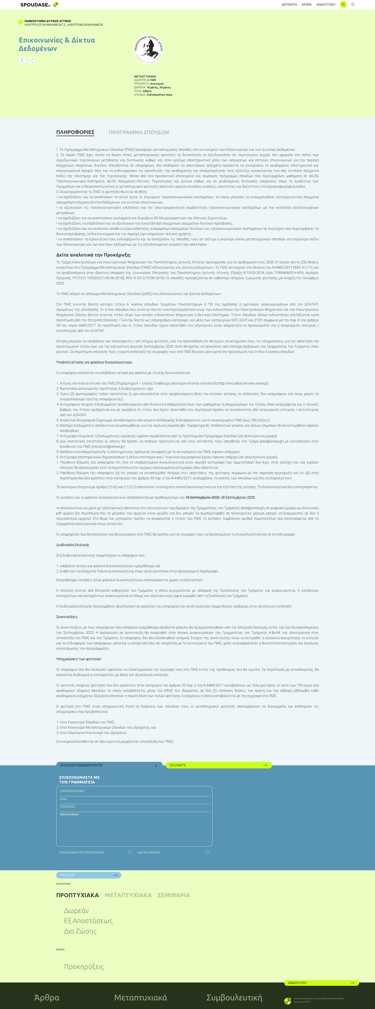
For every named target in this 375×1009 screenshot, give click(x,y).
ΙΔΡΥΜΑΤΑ (289, 4)
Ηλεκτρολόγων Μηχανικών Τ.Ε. (45, 24)
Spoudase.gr (299, 1002)
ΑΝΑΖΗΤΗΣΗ (325, 4)
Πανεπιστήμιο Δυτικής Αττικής (48, 21)
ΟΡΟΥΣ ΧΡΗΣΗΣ (94, 852)
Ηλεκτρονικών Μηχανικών (85, 24)
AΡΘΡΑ (307, 4)
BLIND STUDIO (313, 999)
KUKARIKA (339, 999)
